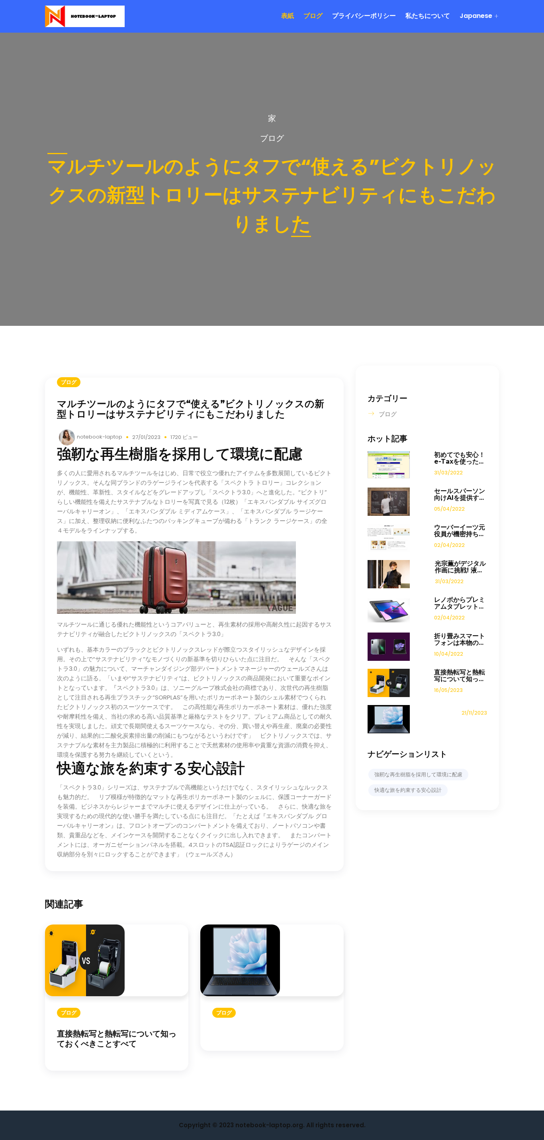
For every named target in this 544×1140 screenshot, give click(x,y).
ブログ (313, 15)
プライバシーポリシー (364, 15)
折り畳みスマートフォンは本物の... (459, 639)
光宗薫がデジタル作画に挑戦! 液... (460, 567)
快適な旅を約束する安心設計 (408, 790)
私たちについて (427, 15)
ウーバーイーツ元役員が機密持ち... (459, 530)
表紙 (287, 15)
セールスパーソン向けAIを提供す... (459, 494)
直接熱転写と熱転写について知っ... (459, 675)
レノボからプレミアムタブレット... (459, 603)
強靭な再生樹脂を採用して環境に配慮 (418, 774)
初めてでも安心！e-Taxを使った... (459, 458)
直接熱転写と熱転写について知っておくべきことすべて (116, 1038)
